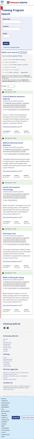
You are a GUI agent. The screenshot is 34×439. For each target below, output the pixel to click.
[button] (2, 2)
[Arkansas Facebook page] (4, 328)
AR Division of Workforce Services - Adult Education (15, 372)
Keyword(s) (6, 19)
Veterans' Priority (7, 361)
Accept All (16, 418)
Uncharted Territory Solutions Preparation (13, 101)
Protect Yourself (7, 347)
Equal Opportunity (7, 359)
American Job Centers (8, 389)
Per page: (4, 86)
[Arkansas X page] (8, 328)
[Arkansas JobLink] (17, 2)
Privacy (5, 357)
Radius (5, 33)
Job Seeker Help (7, 342)
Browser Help (6, 346)
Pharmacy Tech (9, 233)
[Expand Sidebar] (2, 8)
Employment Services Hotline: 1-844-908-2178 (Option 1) (16, 386)
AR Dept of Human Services (10, 374)
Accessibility (6, 362)
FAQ (4, 341)
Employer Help (6, 344)
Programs (5, 349)
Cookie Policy (6, 364)
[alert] (17, 92)
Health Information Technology (11, 188)
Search (6, 43)
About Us (5, 339)
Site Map (5, 351)
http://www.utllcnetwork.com (11, 127)
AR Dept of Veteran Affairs (9, 379)
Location (6, 26)
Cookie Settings (7, 366)
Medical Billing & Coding (13, 277)
